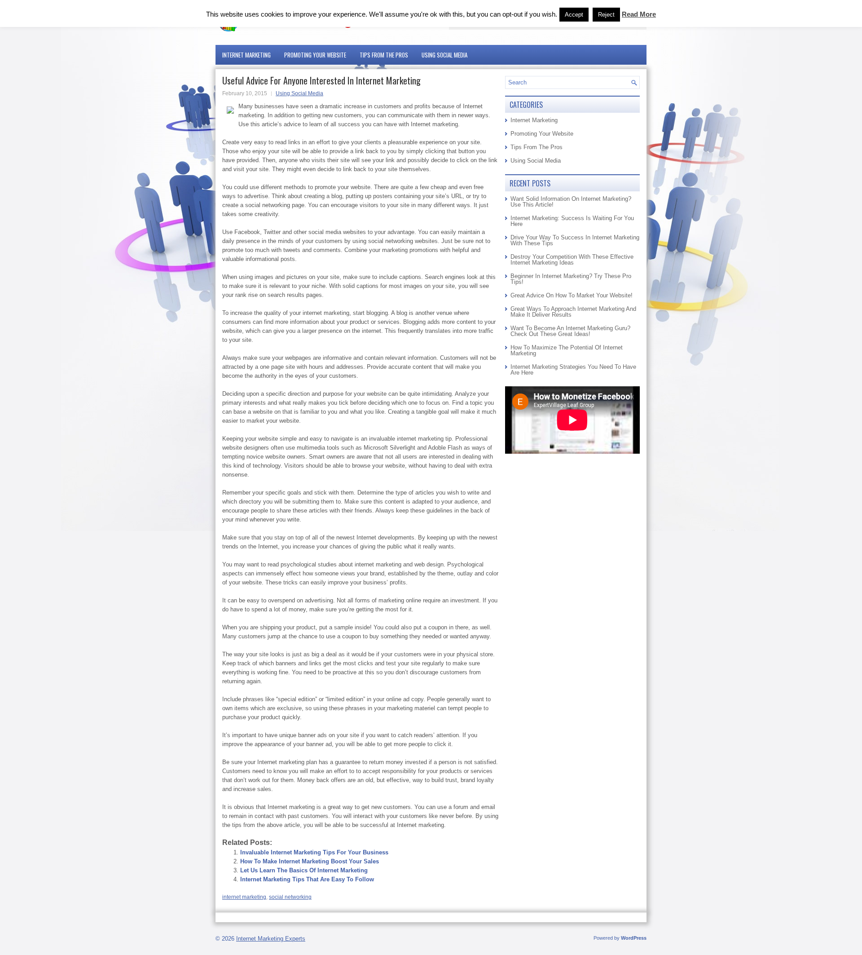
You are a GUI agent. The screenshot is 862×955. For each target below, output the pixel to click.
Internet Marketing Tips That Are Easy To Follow (307, 879)
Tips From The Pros (384, 54)
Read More (639, 14)
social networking (290, 897)
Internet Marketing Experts (270, 938)
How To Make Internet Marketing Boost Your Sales (309, 861)
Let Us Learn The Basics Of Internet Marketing (304, 870)
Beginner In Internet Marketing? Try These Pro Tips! (570, 279)
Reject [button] (606, 14)
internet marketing (244, 897)
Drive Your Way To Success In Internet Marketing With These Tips (574, 240)
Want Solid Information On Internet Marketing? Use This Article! (570, 201)
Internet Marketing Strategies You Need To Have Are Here (573, 369)
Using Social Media (444, 54)
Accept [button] (574, 14)
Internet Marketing (246, 54)
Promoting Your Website (315, 54)
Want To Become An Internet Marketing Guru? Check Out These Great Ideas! (570, 331)
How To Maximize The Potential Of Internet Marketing (566, 350)
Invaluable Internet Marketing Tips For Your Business (314, 852)
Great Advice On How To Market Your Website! (571, 295)
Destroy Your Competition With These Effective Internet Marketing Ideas (571, 259)
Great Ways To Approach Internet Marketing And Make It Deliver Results (573, 311)
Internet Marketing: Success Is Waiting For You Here (572, 221)
